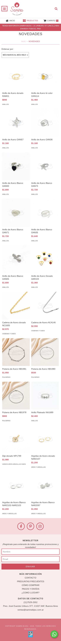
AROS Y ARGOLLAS (38, 467)
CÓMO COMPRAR (30, 585)
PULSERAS (6, 377)
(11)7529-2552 (30, 602)
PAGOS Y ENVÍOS (30, 589)
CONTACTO (30, 578)
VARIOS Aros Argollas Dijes (14, 464)
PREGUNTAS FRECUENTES (30, 581)
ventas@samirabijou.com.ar (30, 610)
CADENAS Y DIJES (9, 333)
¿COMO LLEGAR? (30, 592)
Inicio (23, 41)
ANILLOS (5, 104)
